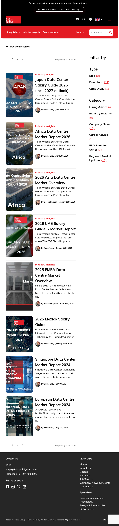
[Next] (22, 59)
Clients (84, 472)
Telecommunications (92, 498)
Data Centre (87, 509)
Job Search (86, 479)
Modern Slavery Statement (52, 520)
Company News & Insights (95, 483)
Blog (95, 76)
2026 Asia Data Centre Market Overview (55, 180)
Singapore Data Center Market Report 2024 (55, 362)
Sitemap (77, 520)
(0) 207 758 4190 (27, 473)
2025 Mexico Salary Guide (52, 322)
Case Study (99, 89)
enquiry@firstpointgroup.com (21, 469)
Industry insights (31, 32)
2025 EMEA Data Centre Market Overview (50, 275)
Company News (51, 32)
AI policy (68, 520)
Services (85, 475)
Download (99, 82)
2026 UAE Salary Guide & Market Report (55, 226)
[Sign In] (90, 19)
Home (83, 464)
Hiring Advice (13, 32)
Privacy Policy (34, 520)
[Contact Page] (77, 19)
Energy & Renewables (92, 505)
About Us (85, 468)
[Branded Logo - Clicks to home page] (13, 19)
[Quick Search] (83, 19)
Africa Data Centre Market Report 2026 (52, 134)
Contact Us (86, 487)
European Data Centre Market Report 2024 (54, 402)
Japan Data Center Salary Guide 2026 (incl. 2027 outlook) (52, 85)
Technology (86, 502)
